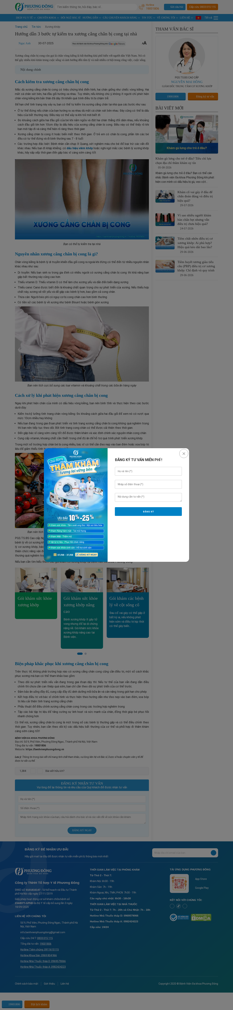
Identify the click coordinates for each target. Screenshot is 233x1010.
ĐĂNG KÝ (148, 511)
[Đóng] (183, 453)
